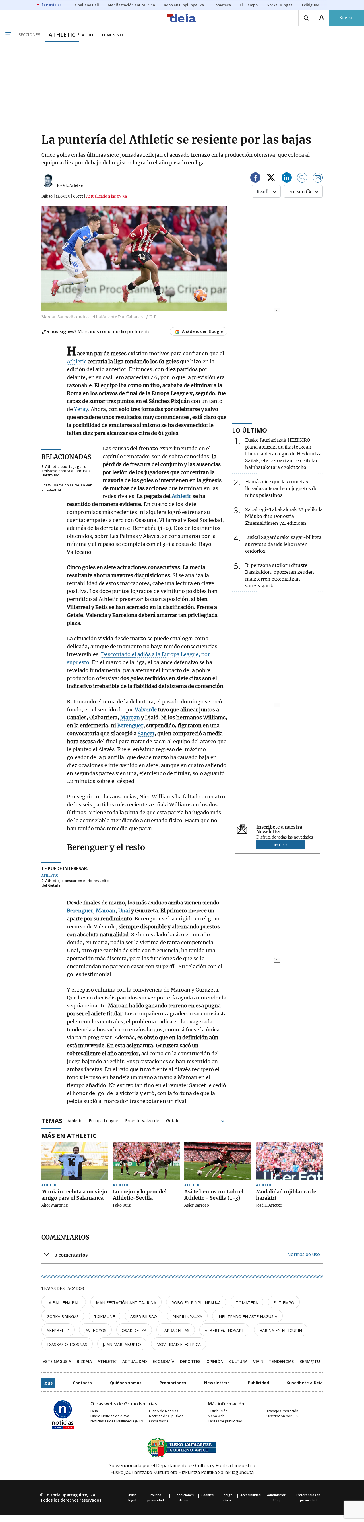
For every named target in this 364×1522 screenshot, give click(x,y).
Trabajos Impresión (282, 1411)
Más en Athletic (69, 1135)
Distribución (218, 1411)
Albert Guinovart (224, 1330)
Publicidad (258, 1382)
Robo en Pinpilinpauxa (196, 1302)
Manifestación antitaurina (126, 1302)
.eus (48, 1383)
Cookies (207, 1495)
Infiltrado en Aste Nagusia (247, 1316)
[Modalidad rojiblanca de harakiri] (289, 1161)
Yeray (81, 409)
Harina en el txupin (280, 1330)
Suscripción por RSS (282, 1416)
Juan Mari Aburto (122, 1344)
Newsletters (217, 1382)
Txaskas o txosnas (67, 1344)
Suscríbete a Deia (305, 1382)
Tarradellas (175, 1330)
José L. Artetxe (70, 185)
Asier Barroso (196, 1205)
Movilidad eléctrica (178, 1344)
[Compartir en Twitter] (271, 178)
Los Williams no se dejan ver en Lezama (66, 487)
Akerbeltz (58, 1330)
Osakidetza (134, 1330)
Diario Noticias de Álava (109, 1416)
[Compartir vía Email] (318, 178)
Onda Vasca (158, 1421)
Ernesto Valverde (142, 1120)
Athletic (76, 361)
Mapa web (216, 1416)
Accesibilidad (250, 1495)
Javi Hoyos (95, 1330)
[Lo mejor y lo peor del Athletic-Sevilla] (146, 1161)
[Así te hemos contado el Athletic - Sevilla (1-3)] (217, 1161)
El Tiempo (283, 1302)
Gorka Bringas (63, 1316)
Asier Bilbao (143, 1316)
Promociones (173, 1382)
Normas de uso (303, 1254)
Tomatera (247, 1302)
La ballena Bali (63, 1302)
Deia (94, 1411)
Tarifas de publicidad (225, 1421)
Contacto (82, 1382)
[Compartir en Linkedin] (287, 178)
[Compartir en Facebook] (255, 178)
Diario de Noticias (163, 1411)
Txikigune (104, 1316)
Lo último (249, 430)
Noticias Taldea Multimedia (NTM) (117, 1421)
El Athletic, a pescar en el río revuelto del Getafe (75, 883)
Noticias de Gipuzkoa (166, 1416)
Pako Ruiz (122, 1205)
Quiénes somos (126, 1382)
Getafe (173, 1120)
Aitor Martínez (54, 1205)
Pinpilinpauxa (187, 1316)
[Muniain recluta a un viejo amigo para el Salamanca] (74, 1161)
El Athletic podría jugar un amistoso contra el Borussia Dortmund (66, 470)
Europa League (103, 1120)
